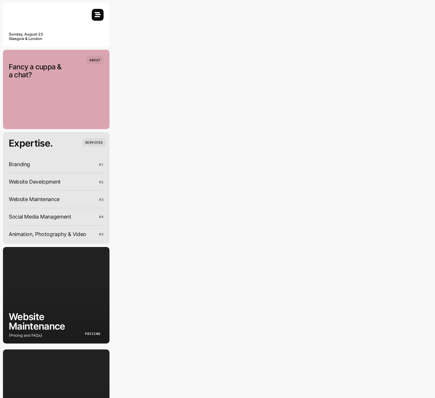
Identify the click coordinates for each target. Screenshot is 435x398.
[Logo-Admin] (37, 11)
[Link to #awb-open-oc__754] (98, 15)
